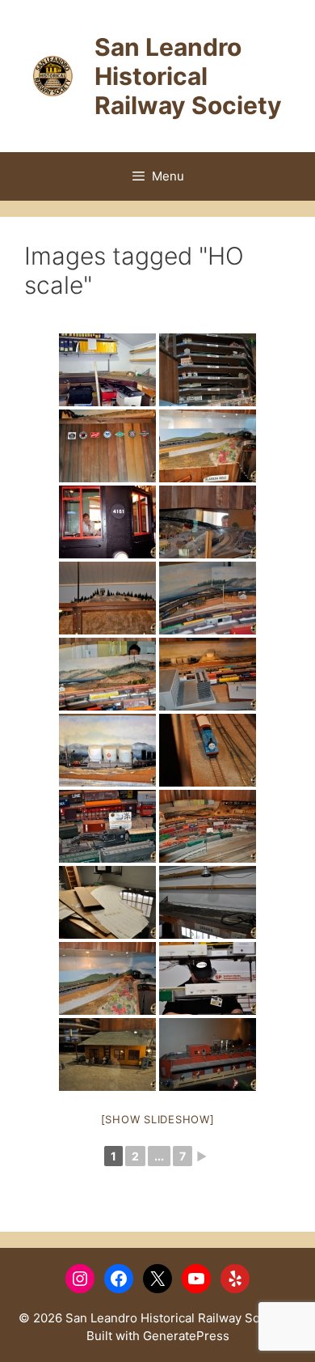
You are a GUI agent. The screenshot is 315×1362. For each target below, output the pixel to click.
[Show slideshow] (158, 1119)
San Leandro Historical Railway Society (188, 76)
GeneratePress (186, 1335)
